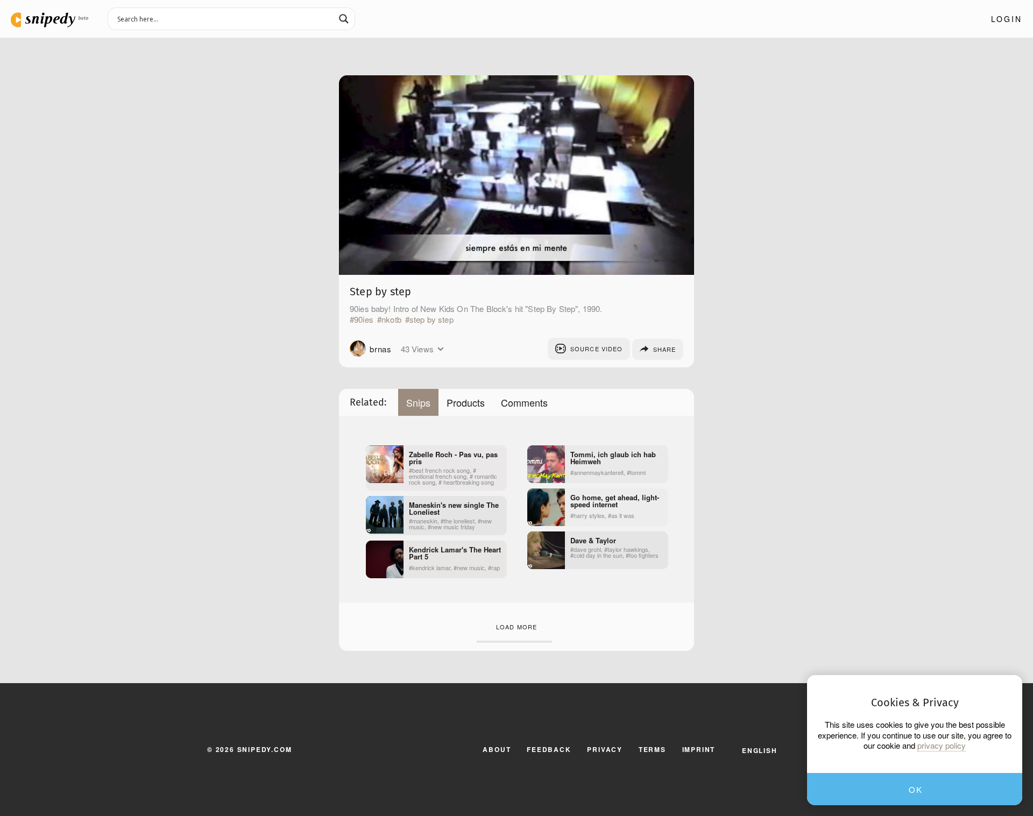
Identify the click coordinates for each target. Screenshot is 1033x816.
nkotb (391, 319)
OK (915, 789)
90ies (363, 319)
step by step (431, 319)
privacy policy (941, 745)
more (440, 349)
